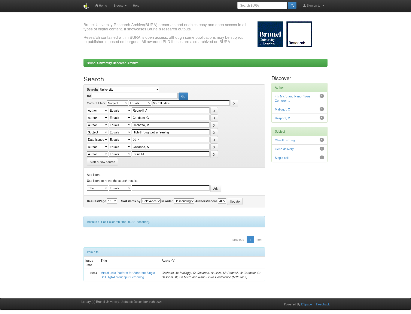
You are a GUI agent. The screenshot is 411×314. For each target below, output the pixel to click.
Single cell (282, 158)
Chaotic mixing (285, 140)
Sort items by (130, 201)
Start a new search (102, 162)
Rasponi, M (282, 118)
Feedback (323, 304)
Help (136, 5)
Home (102, 5)
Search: (92, 89)
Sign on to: (314, 5)
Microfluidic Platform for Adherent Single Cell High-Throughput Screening (128, 275)
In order (167, 201)
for (89, 96)
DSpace (306, 304)
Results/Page (96, 201)
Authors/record (206, 201)
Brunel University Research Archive (112, 63)
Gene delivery (284, 149)
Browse (118, 5)
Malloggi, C (282, 109)
